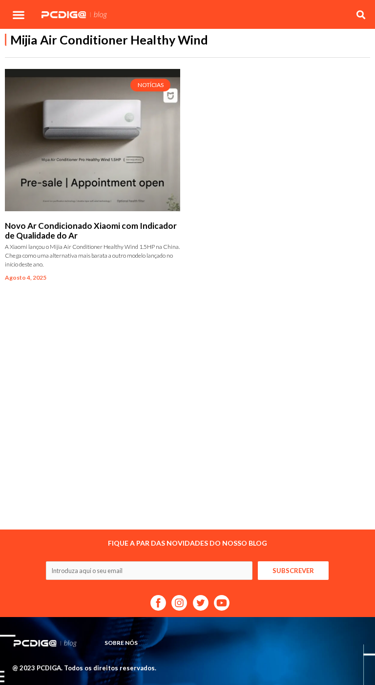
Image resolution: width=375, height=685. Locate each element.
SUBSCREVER (293, 571)
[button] (18, 14)
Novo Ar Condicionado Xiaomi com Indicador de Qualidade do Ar (91, 231)
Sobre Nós (121, 642)
